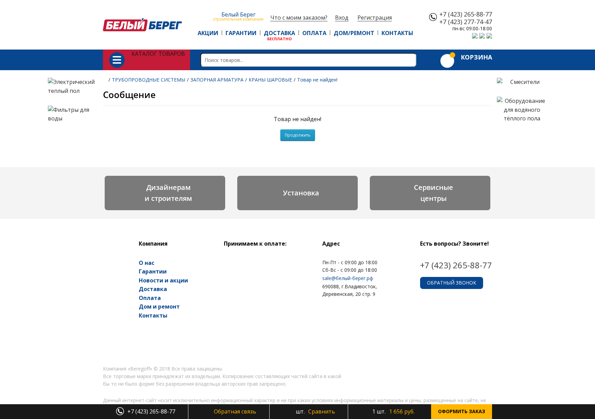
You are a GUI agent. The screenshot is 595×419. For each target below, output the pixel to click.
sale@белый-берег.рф (347, 278)
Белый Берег (238, 16)
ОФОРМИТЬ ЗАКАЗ (461, 411)
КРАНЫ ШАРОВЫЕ (270, 79)
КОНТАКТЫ (397, 33)
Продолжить (298, 135)
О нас (146, 263)
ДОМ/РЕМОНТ (354, 33)
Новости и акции (163, 280)
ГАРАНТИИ (241, 33)
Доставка (153, 289)
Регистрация (374, 17)
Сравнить (314, 411)
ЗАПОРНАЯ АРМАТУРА (216, 79)
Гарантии (153, 271)
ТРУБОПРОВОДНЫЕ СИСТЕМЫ (148, 79)
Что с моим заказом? (298, 17)
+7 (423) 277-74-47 (465, 22)
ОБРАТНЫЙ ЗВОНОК (451, 282)
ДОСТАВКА (279, 33)
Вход (341, 17)
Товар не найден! (317, 79)
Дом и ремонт (159, 306)
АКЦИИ (208, 33)
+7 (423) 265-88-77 (465, 14)
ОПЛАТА (314, 33)
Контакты (153, 315)
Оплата (150, 298)
